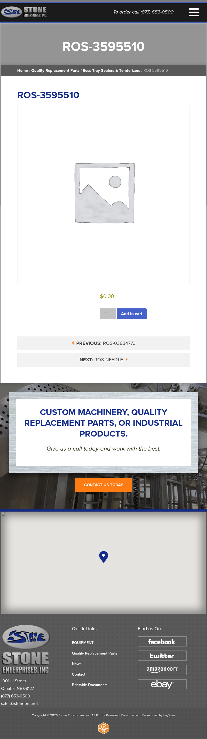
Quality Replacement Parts (55, 70)
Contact (78, 674)
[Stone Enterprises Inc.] (26, 673)
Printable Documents (90, 685)
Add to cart (131, 313)
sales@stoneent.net (19, 703)
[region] (103, 563)
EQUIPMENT (83, 643)
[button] (103, 557)
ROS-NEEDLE (102, 360)
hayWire (169, 715)
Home (22, 70)
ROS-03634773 (106, 343)
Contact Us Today (103, 484)
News (77, 664)
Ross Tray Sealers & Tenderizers (111, 70)
